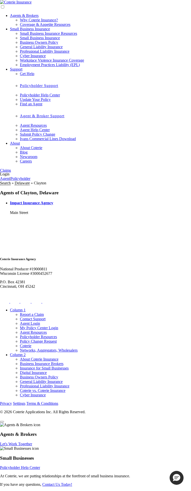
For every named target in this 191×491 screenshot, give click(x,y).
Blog (24, 152)
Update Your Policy (35, 99)
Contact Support (33, 319)
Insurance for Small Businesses (44, 368)
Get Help (27, 74)
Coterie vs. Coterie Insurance (42, 390)
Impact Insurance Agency (31, 203)
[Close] (2, 421)
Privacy (6, 403)
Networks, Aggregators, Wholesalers (49, 350)
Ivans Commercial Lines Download (48, 139)
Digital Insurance (33, 372)
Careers (26, 161)
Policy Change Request (38, 341)
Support (16, 69)
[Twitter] (5, 301)
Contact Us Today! (57, 484)
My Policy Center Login (39, 328)
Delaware (22, 183)
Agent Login (30, 323)
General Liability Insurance (41, 47)
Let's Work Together (16, 444)
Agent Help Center (35, 130)
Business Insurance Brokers (41, 364)
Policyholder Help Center (40, 95)
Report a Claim (32, 314)
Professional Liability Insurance (44, 51)
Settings (19, 403)
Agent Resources (33, 125)
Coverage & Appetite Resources (45, 24)
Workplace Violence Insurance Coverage (52, 60)
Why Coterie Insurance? (39, 20)
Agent (5, 178)
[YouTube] (47, 301)
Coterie (25, 346)
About (15, 143)
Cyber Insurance (33, 56)
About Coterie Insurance (39, 359)
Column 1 (18, 310)
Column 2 (18, 355)
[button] (177, 478)
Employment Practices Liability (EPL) (50, 65)
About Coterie (31, 148)
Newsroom (28, 157)
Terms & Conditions (42, 403)
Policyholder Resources (38, 337)
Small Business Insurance (30, 29)
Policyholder (20, 178)
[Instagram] (26, 301)
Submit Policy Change (37, 134)
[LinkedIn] (37, 301)
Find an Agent (31, 104)
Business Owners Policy (39, 42)
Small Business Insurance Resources (48, 33)
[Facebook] (15, 301)
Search (5, 183)
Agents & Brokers (24, 15)
